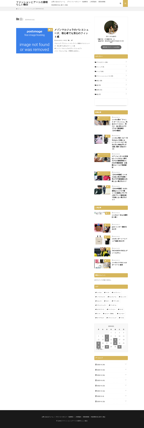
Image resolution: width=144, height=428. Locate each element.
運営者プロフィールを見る (111, 47)
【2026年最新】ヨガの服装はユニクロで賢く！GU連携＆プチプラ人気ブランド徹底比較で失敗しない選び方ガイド (119, 194)
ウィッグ (100, 67)
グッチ (98, 313)
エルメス (99, 301)
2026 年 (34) (101, 364)
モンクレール (112, 296)
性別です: (109, 39)
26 (98, 346)
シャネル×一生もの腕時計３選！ (119, 216)
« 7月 (98, 349)
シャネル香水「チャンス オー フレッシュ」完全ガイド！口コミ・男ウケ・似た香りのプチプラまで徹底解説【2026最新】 (119, 125)
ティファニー (111, 309)
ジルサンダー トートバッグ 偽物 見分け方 (119, 240)
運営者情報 (101, 1)
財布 (99, 90)
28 (107, 346)
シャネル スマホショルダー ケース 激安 (119, 264)
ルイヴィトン (116, 292)
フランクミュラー (101, 305)
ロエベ (107, 301)
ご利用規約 (93, 1)
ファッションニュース (104, 76)
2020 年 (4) (100, 396)
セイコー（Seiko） (109, 313)
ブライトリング (112, 317)
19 (98, 343)
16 (115, 339)
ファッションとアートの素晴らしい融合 (32, 3)
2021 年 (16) (101, 391)
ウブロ (122, 317)
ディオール (113, 305)
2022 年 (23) (101, 386)
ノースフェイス (101, 296)
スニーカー (121, 313)
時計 (99, 80)
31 (119, 346)
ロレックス (123, 296)
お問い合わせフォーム (58, 1)
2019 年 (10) (101, 401)
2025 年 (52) (101, 370)
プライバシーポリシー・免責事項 (77, 1)
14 (107, 339)
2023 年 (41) (101, 380)
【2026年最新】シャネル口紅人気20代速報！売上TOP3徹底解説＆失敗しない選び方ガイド (119, 178)
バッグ (99, 71)
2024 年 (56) (101, 375)
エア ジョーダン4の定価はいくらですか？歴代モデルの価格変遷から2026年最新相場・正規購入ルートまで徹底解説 (120, 162)
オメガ (121, 309)
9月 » (101, 349)
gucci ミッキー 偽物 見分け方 (119, 228)
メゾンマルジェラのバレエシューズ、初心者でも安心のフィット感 (71, 33)
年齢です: (101, 39)
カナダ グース (100, 309)
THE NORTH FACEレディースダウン (119, 252)
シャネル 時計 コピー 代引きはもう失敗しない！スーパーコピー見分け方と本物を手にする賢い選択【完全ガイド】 (120, 143)
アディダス (116, 301)
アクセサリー (102, 62)
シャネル (99, 292)
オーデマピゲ (100, 317)
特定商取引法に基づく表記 (59, 5)
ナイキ (107, 292)
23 (115, 343)
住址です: (101, 41)
